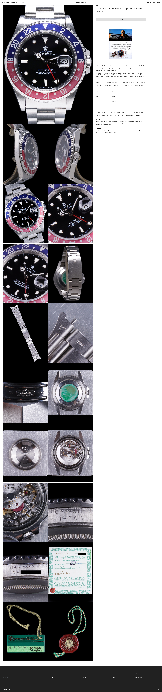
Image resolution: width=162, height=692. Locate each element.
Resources (111, 673)
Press (84, 679)
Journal (149, 2)
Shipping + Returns (138, 677)
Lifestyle (22, 2)
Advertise (84, 680)
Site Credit (157, 689)
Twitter (86, 689)
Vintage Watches (5, 2)
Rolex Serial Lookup (112, 676)
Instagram (77, 689)
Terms (7, 689)
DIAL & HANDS (98, 119)
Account (154, 2)
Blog (83, 676)
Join (52, 677)
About (84, 673)
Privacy (10, 689)
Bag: (158, 2)
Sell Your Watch (112, 677)
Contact (136, 676)
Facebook (81, 689)
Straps (17, 2)
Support (137, 673)
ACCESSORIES (98, 128)
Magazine (13, 2)
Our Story (84, 677)
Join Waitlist (121, 19)
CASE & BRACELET (99, 110)
